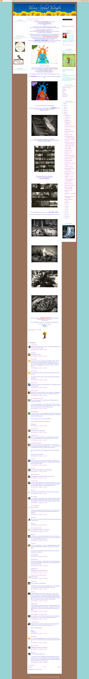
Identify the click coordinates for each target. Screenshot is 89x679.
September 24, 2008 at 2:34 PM (39, 379)
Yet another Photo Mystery (70, 157)
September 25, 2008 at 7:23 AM (39, 589)
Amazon (64, 89)
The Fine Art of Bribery (69, 166)
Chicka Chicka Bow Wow (69, 131)
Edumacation (67, 202)
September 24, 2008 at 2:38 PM (39, 387)
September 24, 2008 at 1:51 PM (39, 349)
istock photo (64, 96)
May (66, 211)
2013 (65, 105)
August (66, 206)
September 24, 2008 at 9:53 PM (39, 525)
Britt (31, 490)
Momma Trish (33, 645)
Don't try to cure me (68, 171)
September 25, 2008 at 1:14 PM (39, 633)
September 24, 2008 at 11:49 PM (39, 565)
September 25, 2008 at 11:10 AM (39, 619)
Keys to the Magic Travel (35, 398)
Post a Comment (31, 665)
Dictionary (64, 90)
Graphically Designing (49, 677)
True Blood (67, 191)
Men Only (66, 204)
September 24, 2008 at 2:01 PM (39, 356)
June (66, 209)
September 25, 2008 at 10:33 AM (39, 600)
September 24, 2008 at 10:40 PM (39, 556)
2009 (65, 112)
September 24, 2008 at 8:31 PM (39, 502)
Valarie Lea (33, 382)
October (66, 118)
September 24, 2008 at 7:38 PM (39, 487)
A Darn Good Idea (68, 124)
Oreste (32, 352)
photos (32, 330)
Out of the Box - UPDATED (70, 139)
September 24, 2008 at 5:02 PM (39, 440)
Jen (31, 458)
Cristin (32, 543)
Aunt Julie (33, 496)
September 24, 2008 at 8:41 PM (39, 514)
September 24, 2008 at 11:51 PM (39, 572)
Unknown (32, 359)
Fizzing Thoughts (68, 148)
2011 (65, 108)
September (67, 120)
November (67, 117)
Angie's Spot (33, 390)
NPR (63, 92)
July (66, 207)
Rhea (70, 33)
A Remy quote (67, 153)
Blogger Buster (19, 38)
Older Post (59, 667)
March (66, 214)
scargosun (33, 344)
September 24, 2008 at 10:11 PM (39, 531)
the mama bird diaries (35, 527)
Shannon (32, 581)
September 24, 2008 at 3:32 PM (39, 425)
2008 (65, 113)
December (67, 115)
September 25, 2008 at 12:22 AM (39, 578)
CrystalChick (33, 480)
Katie (32, 534)
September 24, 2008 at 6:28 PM (39, 471)
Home (45, 667)
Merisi (32, 652)
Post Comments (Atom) (37, 669)
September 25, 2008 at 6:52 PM (39, 649)
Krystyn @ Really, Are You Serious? (37, 614)
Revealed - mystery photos (70, 155)
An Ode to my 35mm (33, 20)
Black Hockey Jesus (68, 158)
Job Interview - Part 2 (69, 150)
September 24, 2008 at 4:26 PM (39, 432)
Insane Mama (33, 428)
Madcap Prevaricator (68, 190)
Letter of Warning (68, 182)
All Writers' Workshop (66, 87)
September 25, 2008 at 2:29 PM (39, 642)
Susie (32, 468)
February (66, 216)
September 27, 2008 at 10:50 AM (39, 662)
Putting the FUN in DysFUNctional (37, 575)
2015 (65, 103)
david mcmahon (34, 474)
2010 (65, 110)
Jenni (32, 591)
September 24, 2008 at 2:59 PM (39, 408)
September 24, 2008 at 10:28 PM (39, 540)
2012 (65, 107)
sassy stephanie (34, 505)
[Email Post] (40, 329)
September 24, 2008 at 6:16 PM (39, 465)
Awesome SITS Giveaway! (70, 185)
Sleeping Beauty (68, 129)
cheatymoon (33, 435)
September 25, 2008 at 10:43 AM (39, 611)
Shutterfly (64, 93)
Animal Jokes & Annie (69, 183)
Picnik (58, 73)
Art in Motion (67, 162)
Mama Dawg (33, 411)
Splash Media (65, 95)
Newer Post (30, 667)
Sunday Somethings (68, 160)
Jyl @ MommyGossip (35, 443)
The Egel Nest (33, 622)
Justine (32, 517)
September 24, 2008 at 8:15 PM (39, 493)
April (66, 212)
